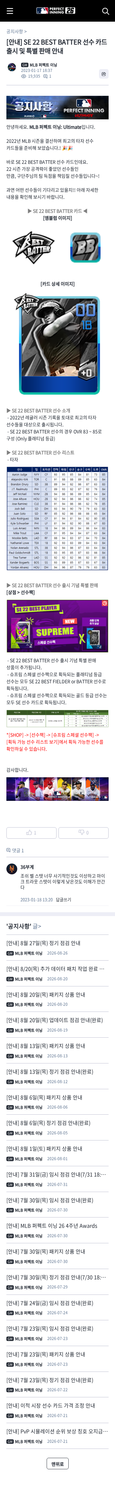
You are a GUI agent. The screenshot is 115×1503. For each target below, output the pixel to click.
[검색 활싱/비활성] (107, 11)
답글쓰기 (63, 899)
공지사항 (14, 31)
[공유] (104, 74)
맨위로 (57, 1464)
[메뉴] (10, 11)
